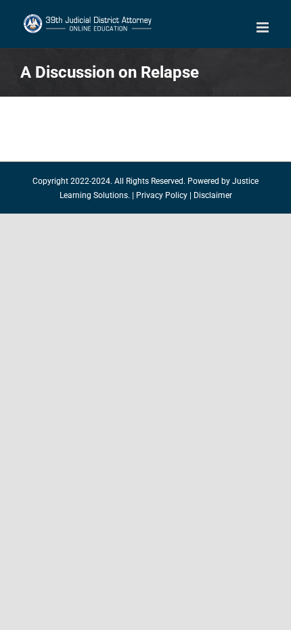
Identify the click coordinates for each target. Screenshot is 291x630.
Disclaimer (213, 195)
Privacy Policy (161, 195)
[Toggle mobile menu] (263, 27)
